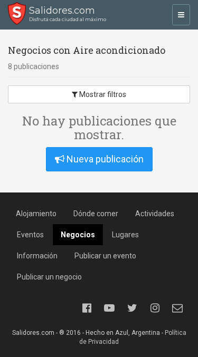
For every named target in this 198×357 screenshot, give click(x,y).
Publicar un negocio (49, 277)
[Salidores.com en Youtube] (109, 308)
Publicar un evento (105, 256)
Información (37, 256)
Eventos (30, 234)
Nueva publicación (104, 159)
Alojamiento (36, 213)
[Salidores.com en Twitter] (132, 308)
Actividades (154, 213)
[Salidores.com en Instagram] (155, 308)
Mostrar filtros (102, 94)
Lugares (125, 234)
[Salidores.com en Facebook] (87, 308)
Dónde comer (95, 213)
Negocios (78, 234)
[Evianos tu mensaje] (177, 308)
